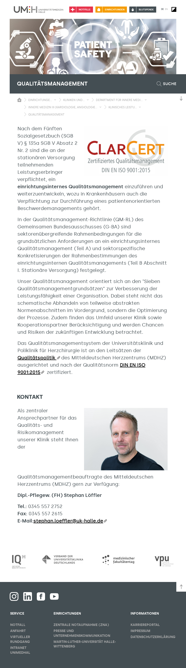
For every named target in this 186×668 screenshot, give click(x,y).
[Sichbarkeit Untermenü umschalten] (55, 100)
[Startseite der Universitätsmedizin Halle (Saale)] (38, 9)
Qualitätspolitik (36, 358)
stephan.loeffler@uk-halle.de (68, 521)
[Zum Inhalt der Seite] (181, 98)
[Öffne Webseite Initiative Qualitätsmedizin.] (19, 561)
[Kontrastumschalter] (173, 9)
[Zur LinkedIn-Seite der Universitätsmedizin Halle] (27, 596)
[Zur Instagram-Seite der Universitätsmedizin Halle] (14, 596)
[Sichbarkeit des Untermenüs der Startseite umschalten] (19, 100)
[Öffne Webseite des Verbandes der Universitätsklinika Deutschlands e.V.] (62, 559)
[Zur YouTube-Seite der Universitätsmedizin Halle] (54, 596)
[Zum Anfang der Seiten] (181, 587)
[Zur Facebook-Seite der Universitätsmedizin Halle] (40, 596)
